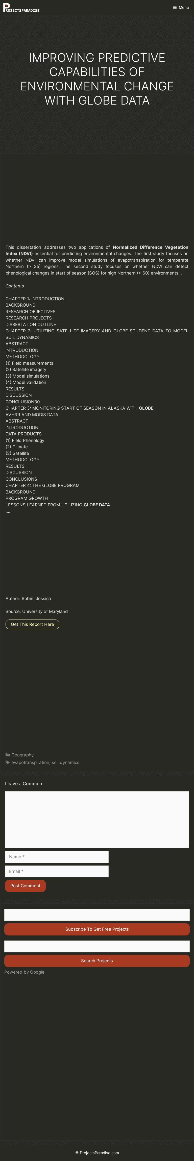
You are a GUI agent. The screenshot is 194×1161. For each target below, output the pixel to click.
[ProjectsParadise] (21, 7)
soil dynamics (65, 762)
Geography (22, 754)
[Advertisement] (97, 202)
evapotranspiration (30, 762)
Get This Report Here (32, 624)
